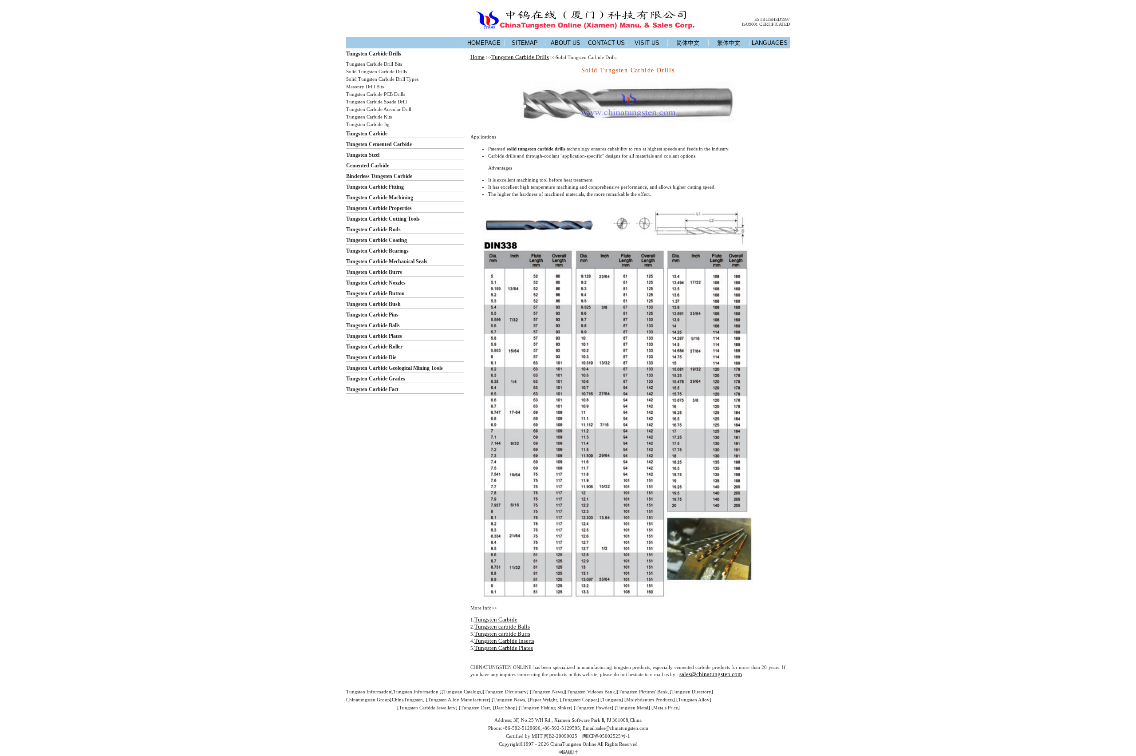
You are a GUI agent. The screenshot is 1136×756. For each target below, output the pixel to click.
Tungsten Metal (632, 707)
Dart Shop (505, 707)
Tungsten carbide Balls (502, 626)
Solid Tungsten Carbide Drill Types (382, 79)
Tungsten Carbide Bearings (377, 251)
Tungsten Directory (691, 691)
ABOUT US (565, 43)
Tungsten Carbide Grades (375, 379)
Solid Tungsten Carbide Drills (376, 71)
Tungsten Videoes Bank (591, 691)
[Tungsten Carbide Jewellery (426, 707)
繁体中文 (728, 43)
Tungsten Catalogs (462, 691)
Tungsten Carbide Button (375, 293)
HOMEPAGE (484, 43)
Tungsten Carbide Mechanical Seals (386, 261)
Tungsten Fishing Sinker (546, 707)
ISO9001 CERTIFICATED (766, 24)
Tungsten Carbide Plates (374, 336)
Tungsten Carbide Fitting (375, 187)
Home (477, 57)
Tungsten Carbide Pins (372, 315)
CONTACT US (606, 43)
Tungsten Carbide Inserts (504, 640)
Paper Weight (543, 699)
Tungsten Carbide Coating (376, 240)
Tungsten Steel (362, 155)
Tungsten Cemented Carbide (379, 144)
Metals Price (665, 707)
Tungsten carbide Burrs (502, 633)
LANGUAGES (770, 43)
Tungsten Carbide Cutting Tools (383, 219)
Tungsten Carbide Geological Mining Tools (394, 368)
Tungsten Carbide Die (371, 357)
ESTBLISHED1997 (772, 19)
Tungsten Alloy (694, 699)
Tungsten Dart (475, 707)
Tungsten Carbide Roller (374, 347)
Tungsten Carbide (366, 134)
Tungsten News (547, 691)
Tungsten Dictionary (506, 691)
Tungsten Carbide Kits (369, 116)
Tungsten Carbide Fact (372, 389)
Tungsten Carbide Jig (368, 124)
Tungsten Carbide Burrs (374, 272)
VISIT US (647, 43)
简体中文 (687, 43)
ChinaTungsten (407, 699)
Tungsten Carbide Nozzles (376, 283)
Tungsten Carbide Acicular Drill (378, 109)
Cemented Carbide (367, 165)
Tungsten (611, 699)
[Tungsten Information (415, 691)
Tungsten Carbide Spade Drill (376, 101)
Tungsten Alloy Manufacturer (458, 699)
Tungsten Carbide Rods (373, 229)
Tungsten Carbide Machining (379, 197)
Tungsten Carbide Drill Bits (374, 64)
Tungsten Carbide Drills (373, 54)
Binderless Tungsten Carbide (379, 176)
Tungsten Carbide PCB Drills (375, 94)
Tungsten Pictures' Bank (643, 691)
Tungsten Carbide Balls (373, 325)
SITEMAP (525, 43)
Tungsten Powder (593, 707)
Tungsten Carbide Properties (379, 208)
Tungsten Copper (579, 699)
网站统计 (568, 752)
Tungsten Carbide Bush (373, 304)
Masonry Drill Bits (365, 86)
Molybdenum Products (649, 699)
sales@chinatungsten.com (710, 674)
